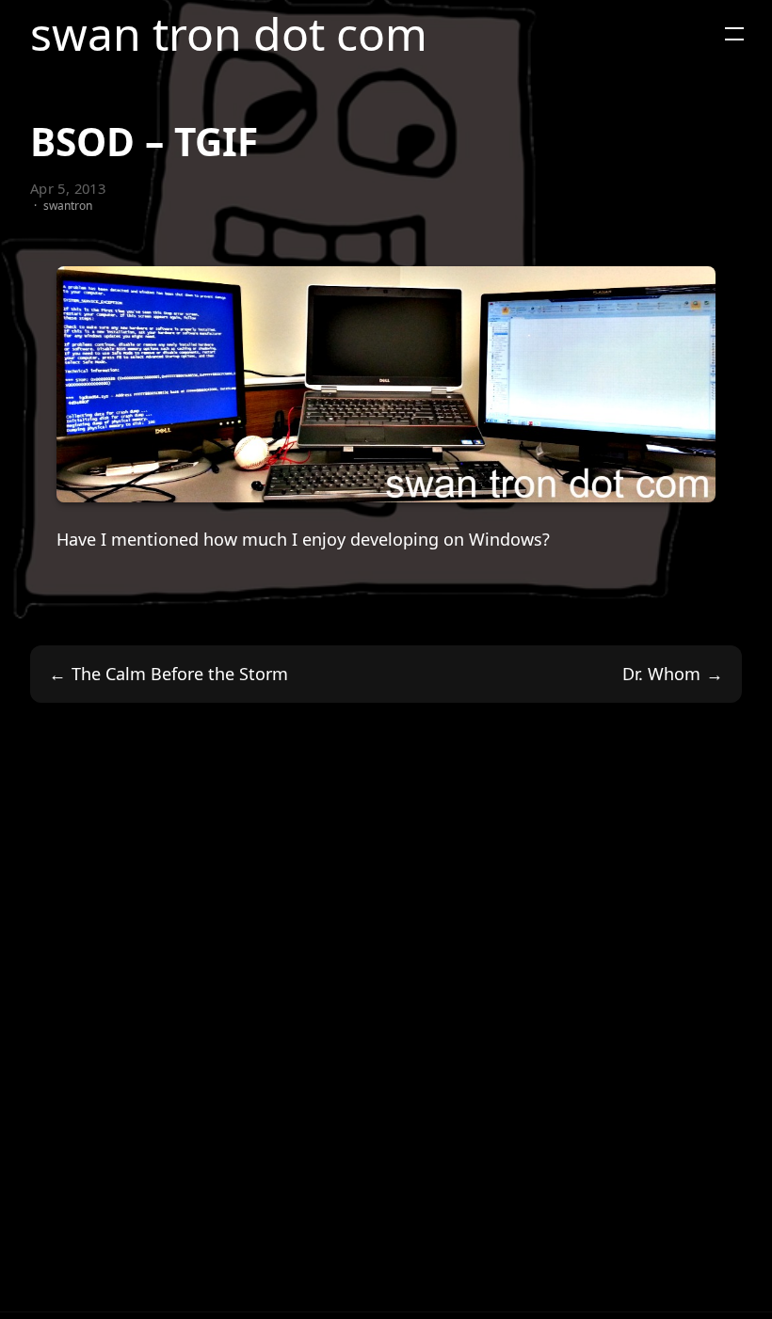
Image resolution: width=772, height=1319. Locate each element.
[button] (734, 34)
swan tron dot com (228, 34)
